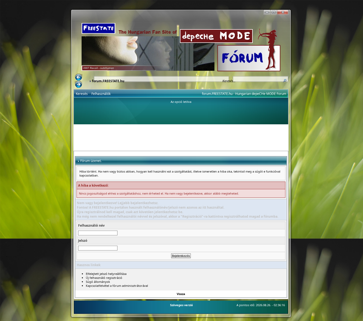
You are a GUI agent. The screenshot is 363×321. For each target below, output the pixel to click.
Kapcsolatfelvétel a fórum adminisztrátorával (117, 286)
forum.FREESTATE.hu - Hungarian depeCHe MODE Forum (244, 93)
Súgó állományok (98, 282)
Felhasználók (101, 93)
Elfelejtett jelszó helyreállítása (106, 274)
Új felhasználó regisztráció (104, 278)
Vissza (181, 294)
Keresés (82, 93)
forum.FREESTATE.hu (108, 81)
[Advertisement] (181, 137)
